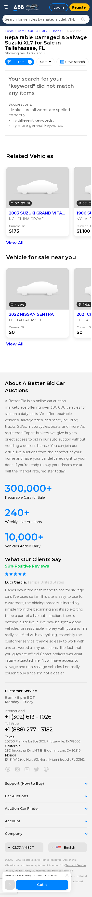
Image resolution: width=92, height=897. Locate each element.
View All (15, 242)
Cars (21, 31)
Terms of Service (76, 865)
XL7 (44, 31)
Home (9, 31)
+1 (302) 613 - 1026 (28, 716)
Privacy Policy (14, 870)
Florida (56, 31)
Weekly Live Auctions (23, 522)
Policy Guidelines (34, 870)
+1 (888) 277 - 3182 (29, 729)
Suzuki (33, 31)
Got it (42, 885)
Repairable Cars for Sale (25, 497)
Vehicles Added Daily (22, 546)
